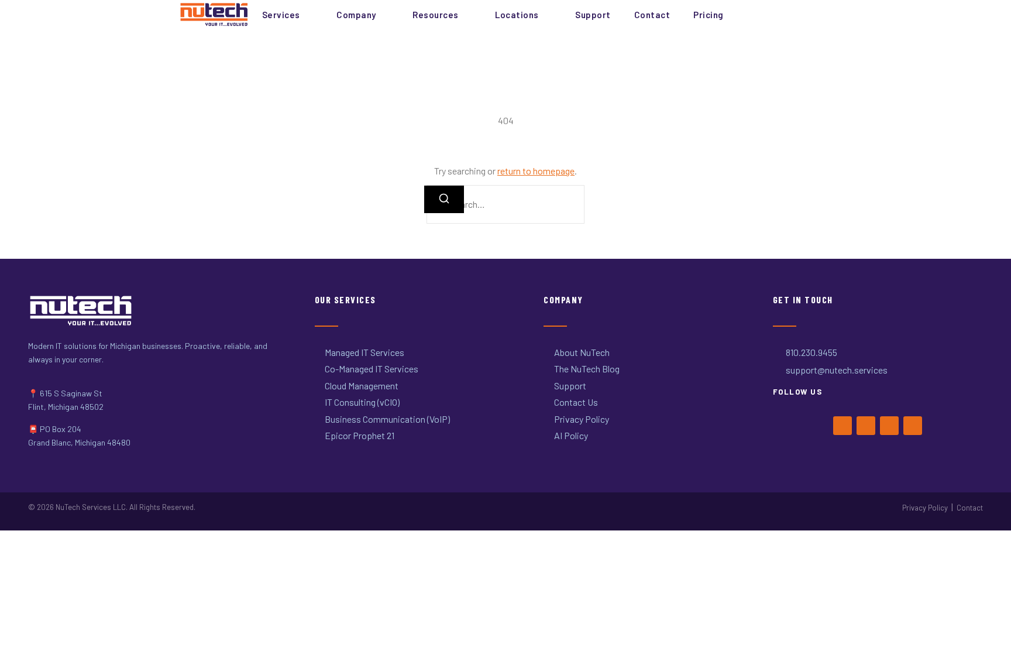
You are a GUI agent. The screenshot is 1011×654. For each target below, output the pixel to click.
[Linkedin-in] (912, 425)
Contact (652, 14)
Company (356, 14)
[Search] (444, 199)
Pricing (708, 14)
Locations (517, 14)
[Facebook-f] (842, 425)
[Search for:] (505, 204)
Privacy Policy (925, 507)
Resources (435, 14)
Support (593, 14)
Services (281, 14)
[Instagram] (889, 425)
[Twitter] (866, 425)
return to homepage (536, 170)
